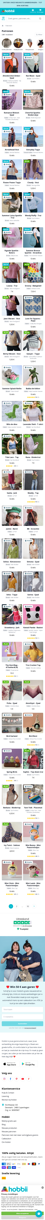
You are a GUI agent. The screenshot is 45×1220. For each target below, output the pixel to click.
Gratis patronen (7, 50)
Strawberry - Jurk (11, 627)
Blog (4, 1124)
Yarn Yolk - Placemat (33, 807)
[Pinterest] (16, 1078)
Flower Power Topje (12, 182)
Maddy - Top (33, 493)
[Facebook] (10, 1078)
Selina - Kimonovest (12, 561)
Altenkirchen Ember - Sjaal (12, 77)
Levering (5, 1096)
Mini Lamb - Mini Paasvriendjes (33, 884)
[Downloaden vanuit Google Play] (29, 1064)
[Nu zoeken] (40, 18)
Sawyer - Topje (33, 354)
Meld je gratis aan (9, 1121)
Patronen (8, 26)
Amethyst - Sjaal (33, 703)
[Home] (2, 26)
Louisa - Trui (12, 286)
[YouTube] (22, 1078)
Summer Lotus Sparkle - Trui (12, 216)
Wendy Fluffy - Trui (33, 215)
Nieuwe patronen (9, 1131)
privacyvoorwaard (30, 1028)
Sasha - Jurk (12, 493)
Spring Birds (12, 772)
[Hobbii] (7, 11)
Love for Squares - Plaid (33, 319)
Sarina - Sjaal (33, 594)
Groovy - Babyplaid (33, 286)
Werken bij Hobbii (9, 1100)
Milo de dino (12, 424)
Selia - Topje (11, 594)
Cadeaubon (6, 1138)
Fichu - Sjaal (12, 703)
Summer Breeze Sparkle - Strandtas (33, 251)
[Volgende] (34, 906)
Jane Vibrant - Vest (12, 318)
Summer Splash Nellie (12, 388)
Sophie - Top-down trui (33, 772)
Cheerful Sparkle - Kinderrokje (33, 114)
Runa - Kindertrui (33, 457)
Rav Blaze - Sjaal (33, 76)
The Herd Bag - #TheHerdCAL (11, 666)
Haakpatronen (18, 50)
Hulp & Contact (8, 1093)
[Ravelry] (28, 1078)
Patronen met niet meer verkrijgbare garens (20, 1135)
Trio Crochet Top (33, 665)
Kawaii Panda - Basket (33, 627)
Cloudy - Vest (33, 182)
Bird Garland (11, 736)
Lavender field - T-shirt (33, 424)
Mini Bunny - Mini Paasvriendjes (33, 846)
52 (28, 906)
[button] (40, 11)
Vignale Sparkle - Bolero (11, 251)
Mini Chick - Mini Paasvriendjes (12, 884)
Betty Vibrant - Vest (12, 354)
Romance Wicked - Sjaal (12, 114)
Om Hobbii (6, 1142)
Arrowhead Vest (12, 149)
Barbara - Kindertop (12, 807)
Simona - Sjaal (33, 561)
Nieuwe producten (9, 1128)
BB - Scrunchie (33, 529)
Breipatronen (30, 50)
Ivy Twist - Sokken (12, 845)
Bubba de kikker (33, 388)
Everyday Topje (33, 149)
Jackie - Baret (12, 529)
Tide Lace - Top (12, 457)
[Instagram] (4, 1078)
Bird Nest (33, 736)
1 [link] (10, 906)
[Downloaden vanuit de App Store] (10, 1064)
